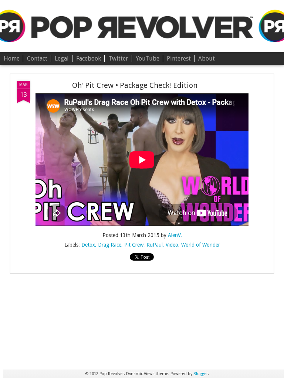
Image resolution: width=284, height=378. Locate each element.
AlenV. (175, 235)
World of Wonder (200, 245)
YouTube (147, 58)
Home (12, 58)
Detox (88, 245)
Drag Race (109, 245)
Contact (37, 58)
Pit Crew (133, 245)
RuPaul (154, 245)
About (206, 58)
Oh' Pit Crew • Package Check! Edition (134, 85)
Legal (62, 58)
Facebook (88, 58)
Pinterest (179, 58)
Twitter (118, 58)
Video (172, 245)
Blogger (200, 373)
